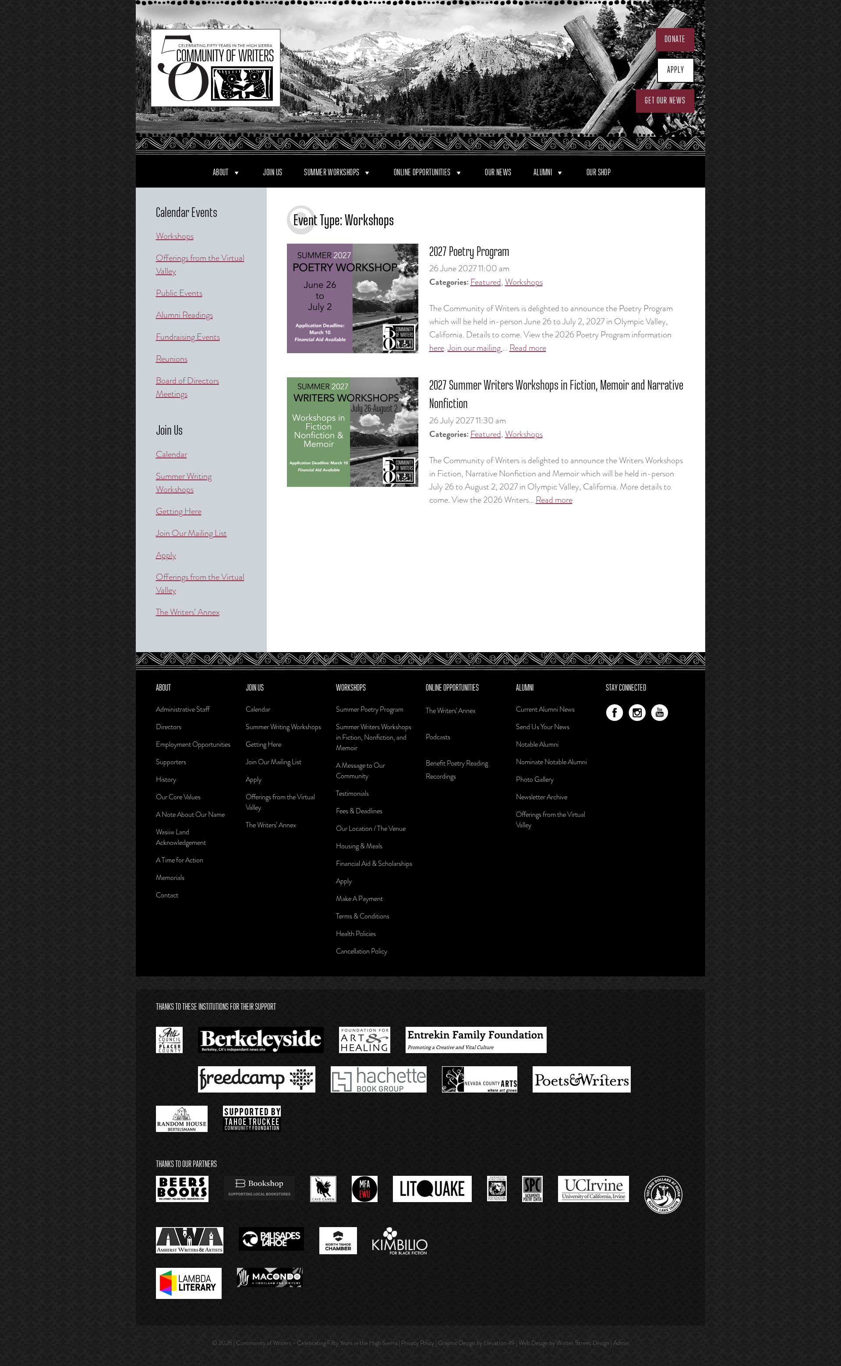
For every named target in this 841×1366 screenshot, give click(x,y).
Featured (485, 282)
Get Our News (665, 101)
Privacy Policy (417, 1342)
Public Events (179, 293)
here (436, 347)
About (221, 172)
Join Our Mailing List (191, 533)
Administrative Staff (182, 709)
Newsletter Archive (541, 797)
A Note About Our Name (190, 814)
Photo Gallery (535, 779)
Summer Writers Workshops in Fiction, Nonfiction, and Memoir (373, 737)
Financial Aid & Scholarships (374, 864)
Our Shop (599, 172)
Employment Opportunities (193, 744)
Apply (676, 70)
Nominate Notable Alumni (551, 762)
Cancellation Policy (361, 951)
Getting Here (178, 511)
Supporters (171, 762)
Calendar (171, 454)
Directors (168, 727)
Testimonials (352, 793)
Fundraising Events (188, 336)
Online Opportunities (422, 172)
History (166, 779)
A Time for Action (179, 860)
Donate (675, 39)
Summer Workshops (331, 172)
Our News (498, 172)
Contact (167, 895)
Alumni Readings (184, 315)
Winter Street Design (582, 1342)
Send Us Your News (542, 727)
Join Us (272, 172)
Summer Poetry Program (369, 709)
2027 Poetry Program (469, 252)
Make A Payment (359, 899)
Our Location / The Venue (371, 828)
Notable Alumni (537, 744)
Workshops (524, 282)
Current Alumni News (545, 709)
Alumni (543, 172)
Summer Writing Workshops (184, 483)
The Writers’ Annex (187, 612)
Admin (621, 1342)
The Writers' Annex (451, 711)
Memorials (170, 878)
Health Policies (356, 934)
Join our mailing (475, 347)
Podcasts (438, 737)
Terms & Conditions (362, 916)
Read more (527, 347)
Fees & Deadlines (359, 811)
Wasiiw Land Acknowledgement (181, 837)
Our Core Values (178, 797)
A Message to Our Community (360, 770)
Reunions (171, 358)
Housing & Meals (359, 846)
